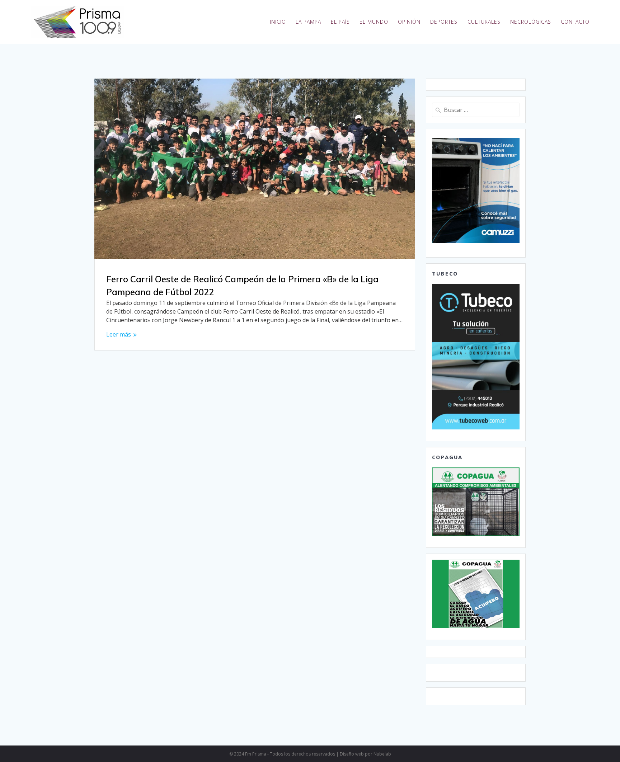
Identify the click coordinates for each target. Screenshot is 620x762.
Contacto (575, 21)
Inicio (278, 21)
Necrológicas (530, 21)
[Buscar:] (476, 110)
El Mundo (374, 21)
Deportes (443, 21)
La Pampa (308, 21)
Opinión (409, 21)
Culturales (484, 21)
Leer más (118, 334)
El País (340, 21)
